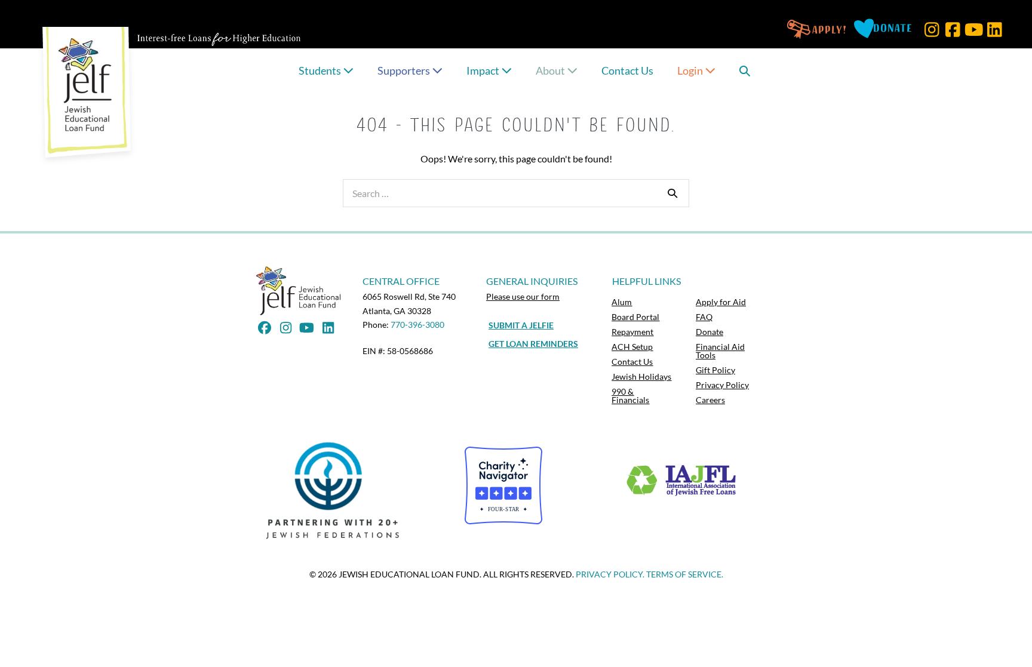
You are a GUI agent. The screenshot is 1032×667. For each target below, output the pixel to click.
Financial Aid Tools (720, 351)
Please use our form (523, 296)
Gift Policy (715, 370)
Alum (622, 302)
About (551, 70)
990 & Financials (630, 395)
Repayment (632, 332)
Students (321, 70)
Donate (709, 332)
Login (691, 70)
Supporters (404, 70)
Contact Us (627, 70)
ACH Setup (632, 347)
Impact (483, 70)
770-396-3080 (417, 324)
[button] (931, 29)
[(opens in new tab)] (336, 490)
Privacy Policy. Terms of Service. (649, 574)
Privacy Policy (722, 385)
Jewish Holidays (641, 376)
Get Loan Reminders (533, 344)
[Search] (672, 193)
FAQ (704, 317)
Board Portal (635, 317)
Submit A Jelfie (521, 325)
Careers (710, 400)
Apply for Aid (721, 302)
